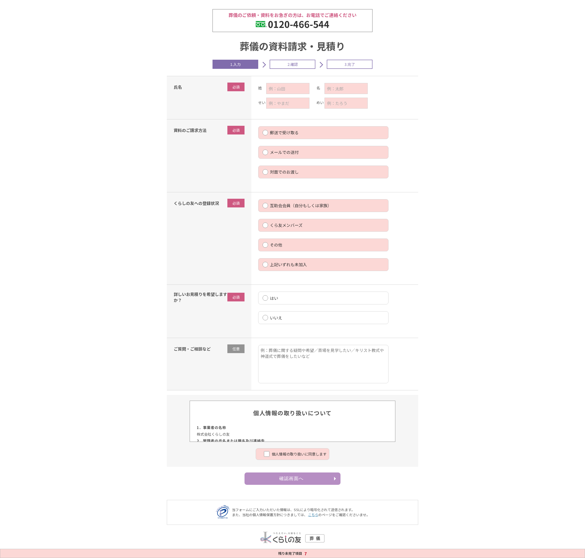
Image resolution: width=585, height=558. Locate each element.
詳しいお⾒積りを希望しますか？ (200, 297)
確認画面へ (291, 478)
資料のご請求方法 (190, 130)
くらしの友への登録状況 (196, 203)
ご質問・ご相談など (192, 349)
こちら (313, 514)
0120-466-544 (299, 24)
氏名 (178, 87)
